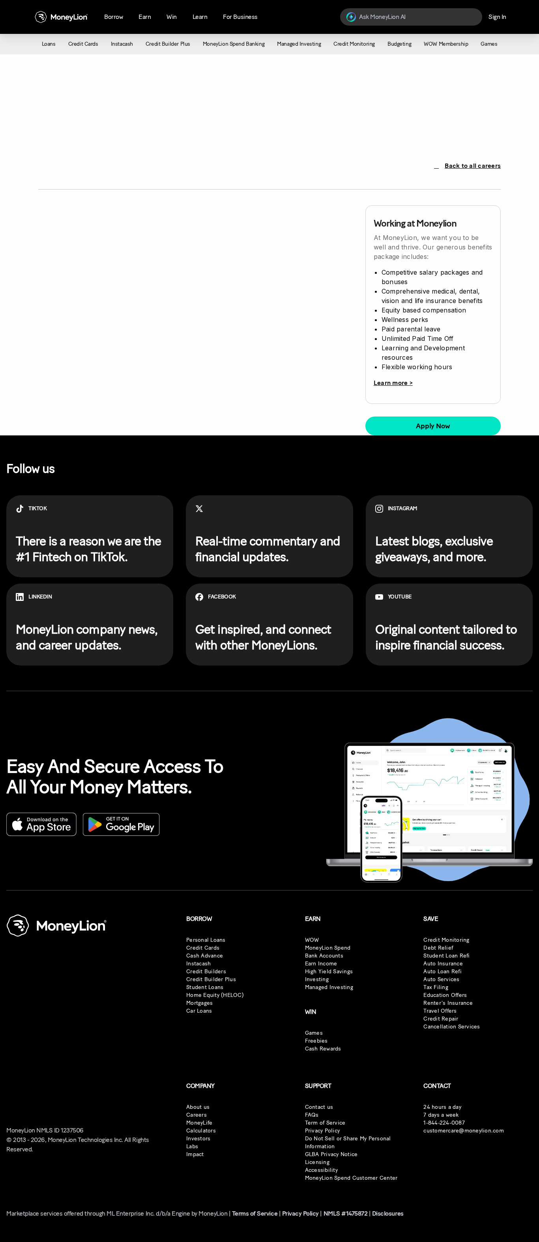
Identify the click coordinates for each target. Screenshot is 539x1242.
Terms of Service (254, 1213)
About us (198, 1107)
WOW (312, 940)
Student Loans (204, 987)
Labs (192, 1146)
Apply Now (433, 426)
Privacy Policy (322, 1130)
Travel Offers (440, 1011)
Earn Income (321, 963)
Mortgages (199, 1003)
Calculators (201, 1130)
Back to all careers (473, 165)
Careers (196, 1115)
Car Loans (199, 1011)
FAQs (312, 1115)
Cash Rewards (323, 1048)
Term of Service (325, 1122)
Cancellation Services (451, 1026)
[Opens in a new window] (41, 824)
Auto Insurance (443, 963)
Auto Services (441, 979)
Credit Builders (206, 971)
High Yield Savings (329, 971)
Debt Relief (438, 948)
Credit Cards (202, 948)
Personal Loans (206, 940)
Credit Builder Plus (211, 979)
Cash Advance (204, 955)
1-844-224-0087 (444, 1122)
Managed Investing (329, 987)
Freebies (316, 1040)
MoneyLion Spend (328, 948)
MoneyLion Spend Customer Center (351, 1178)
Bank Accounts (324, 955)
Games (314, 1033)
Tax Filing (435, 987)
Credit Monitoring (446, 940)
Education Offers (445, 995)
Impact (195, 1154)
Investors (198, 1138)
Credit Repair (440, 1018)
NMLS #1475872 (346, 1213)
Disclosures (388, 1213)
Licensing (317, 1162)
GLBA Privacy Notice (331, 1154)
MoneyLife (199, 1122)
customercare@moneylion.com (463, 1130)
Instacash (198, 963)
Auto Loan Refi (442, 971)
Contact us (319, 1107)
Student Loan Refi (446, 955)
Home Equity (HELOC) (215, 995)
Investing (317, 979)
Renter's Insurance (448, 1003)
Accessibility (321, 1170)
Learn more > (393, 383)
